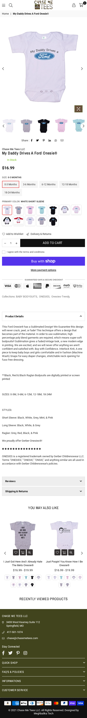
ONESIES (44, 296)
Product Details (14, 316)
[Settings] (73, 5)
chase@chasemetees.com (22, 638)
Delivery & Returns (40, 233)
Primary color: (23, 201)
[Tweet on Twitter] (37, 140)
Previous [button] (3, 69)
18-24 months (12, 192)
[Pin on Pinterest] (44, 140)
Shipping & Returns (16, 491)
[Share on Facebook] (32, 140)
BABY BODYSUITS (26, 296)
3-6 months (29, 184)
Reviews (10, 481)
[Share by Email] (62, 140)
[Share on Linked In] (50, 140)
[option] (43, 65)
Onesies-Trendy (60, 296)
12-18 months (69, 184)
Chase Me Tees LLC (13, 149)
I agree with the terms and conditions (25, 252)
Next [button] (82, 69)
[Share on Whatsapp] (56, 140)
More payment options (43, 270)
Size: (11, 177)
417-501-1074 (15, 632)
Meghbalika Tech (43, 713)
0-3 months (10, 184)
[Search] (10, 5)
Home (5, 13)
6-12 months (48, 184)
